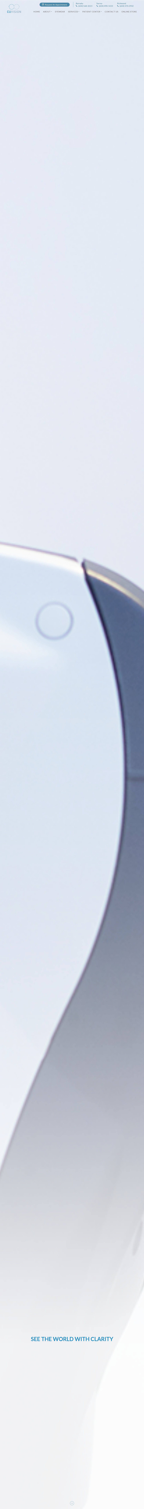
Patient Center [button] (91, 11)
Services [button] (73, 11)
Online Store (129, 11)
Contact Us (111, 11)
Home (36, 11)
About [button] (47, 11)
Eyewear (60, 11)
